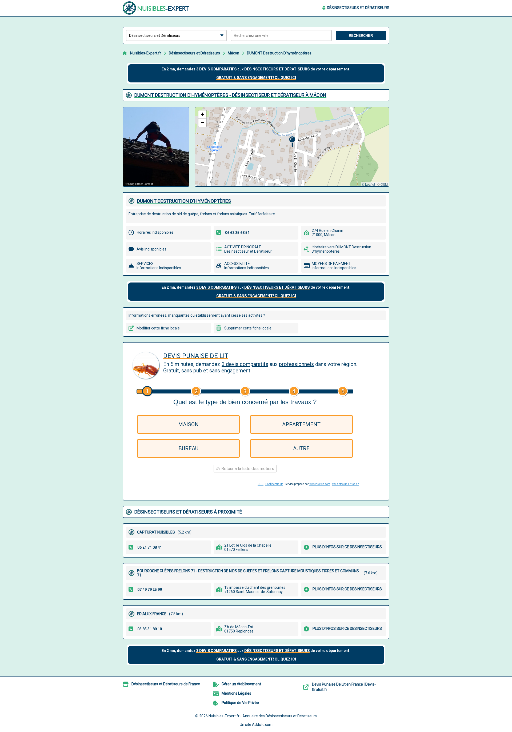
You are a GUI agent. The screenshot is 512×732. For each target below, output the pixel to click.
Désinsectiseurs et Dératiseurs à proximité (188, 512)
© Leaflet (368, 184)
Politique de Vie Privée (240, 703)
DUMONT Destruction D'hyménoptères (279, 53)
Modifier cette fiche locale (158, 328)
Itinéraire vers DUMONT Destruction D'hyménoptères (341, 249)
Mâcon (233, 53)
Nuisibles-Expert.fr (145, 53)
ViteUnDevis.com (319, 484)
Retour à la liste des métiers (247, 468)
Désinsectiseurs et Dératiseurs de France (165, 684)
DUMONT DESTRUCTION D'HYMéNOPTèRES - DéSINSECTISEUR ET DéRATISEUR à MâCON (230, 95)
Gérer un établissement (241, 684)
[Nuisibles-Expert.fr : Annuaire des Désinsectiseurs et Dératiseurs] (156, 8)
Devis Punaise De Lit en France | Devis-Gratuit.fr (344, 687)
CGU (260, 484)
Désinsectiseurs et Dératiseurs (358, 8)
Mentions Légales (236, 693)
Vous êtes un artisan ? (345, 484)
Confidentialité (274, 484)
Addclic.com (262, 724)
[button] (292, 141)
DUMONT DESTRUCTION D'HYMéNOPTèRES (184, 201)
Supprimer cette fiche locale (247, 328)
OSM (384, 184)
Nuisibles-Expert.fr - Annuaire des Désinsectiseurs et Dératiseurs (263, 716)
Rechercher (361, 36)
